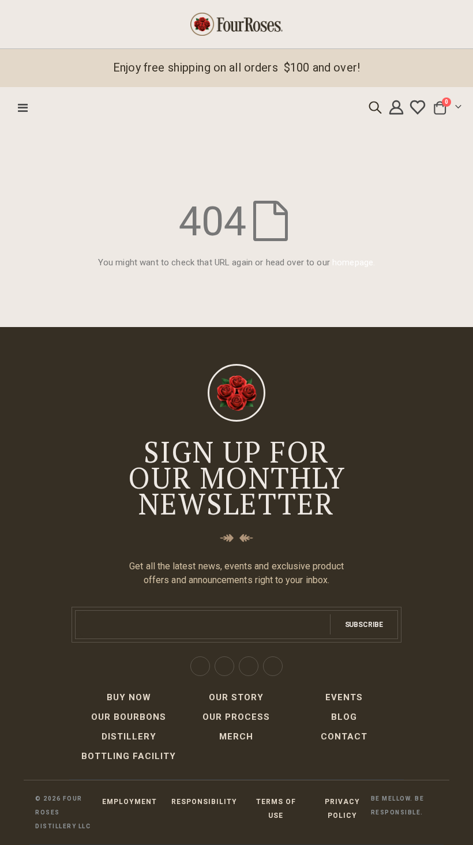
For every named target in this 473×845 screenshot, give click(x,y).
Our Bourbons (128, 717)
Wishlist (419, 107)
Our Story (236, 697)
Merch (236, 736)
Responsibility (204, 802)
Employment (129, 802)
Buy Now (129, 697)
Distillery (129, 736)
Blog (344, 717)
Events (344, 697)
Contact (344, 736)
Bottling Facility (128, 756)
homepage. (353, 262)
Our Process (236, 717)
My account (398, 107)
